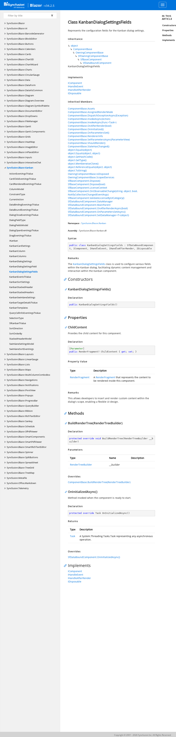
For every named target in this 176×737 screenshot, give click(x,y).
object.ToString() (77, 170)
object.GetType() (77, 160)
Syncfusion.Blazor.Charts (19, 69)
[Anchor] (66, 279)
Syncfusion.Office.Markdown (21, 483)
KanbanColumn (17, 251)
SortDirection (16, 328)
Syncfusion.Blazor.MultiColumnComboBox (28, 374)
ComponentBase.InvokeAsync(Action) (89, 119)
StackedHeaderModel (20, 338)
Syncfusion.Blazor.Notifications (22, 385)
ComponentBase (82, 49)
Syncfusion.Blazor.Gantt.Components (26, 131)
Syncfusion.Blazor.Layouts (20, 354)
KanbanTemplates (18, 307)
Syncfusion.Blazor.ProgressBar (22, 400)
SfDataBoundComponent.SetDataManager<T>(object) (98, 215)
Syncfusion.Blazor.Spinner (20, 452)
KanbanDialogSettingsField (23, 266)
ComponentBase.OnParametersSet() (88, 132)
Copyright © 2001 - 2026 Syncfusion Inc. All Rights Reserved (142, 735)
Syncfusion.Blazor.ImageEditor (22, 147)
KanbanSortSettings (19, 281)
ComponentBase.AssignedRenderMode (90, 112)
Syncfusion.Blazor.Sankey (20, 421)
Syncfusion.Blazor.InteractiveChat (24, 162)
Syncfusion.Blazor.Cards (19, 54)
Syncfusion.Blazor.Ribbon (20, 410)
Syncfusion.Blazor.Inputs (19, 157)
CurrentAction (16, 199)
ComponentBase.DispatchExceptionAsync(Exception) (98, 115)
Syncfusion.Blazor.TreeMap (20, 472)
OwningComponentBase (89, 52)
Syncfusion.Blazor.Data (18, 79)
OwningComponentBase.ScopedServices (91, 177)
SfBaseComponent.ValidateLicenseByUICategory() (96, 198)
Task (72, 536)
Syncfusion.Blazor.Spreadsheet (22, 462)
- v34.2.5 (48, 5)
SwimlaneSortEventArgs (21, 349)
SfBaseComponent (91, 59)
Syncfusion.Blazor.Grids (19, 136)
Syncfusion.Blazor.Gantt (19, 126)
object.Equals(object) (80, 149)
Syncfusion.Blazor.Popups (20, 395)
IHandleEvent (75, 86)
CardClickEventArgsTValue (22, 178)
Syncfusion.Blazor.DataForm (21, 85)
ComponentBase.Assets (81, 108)
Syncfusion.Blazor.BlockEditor (22, 38)
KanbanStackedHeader (21, 287)
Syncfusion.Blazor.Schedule (21, 426)
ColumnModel (16, 189)
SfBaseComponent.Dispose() (84, 180)
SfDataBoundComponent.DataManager (90, 201)
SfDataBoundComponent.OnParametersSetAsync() (96, 211)
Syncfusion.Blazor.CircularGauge (23, 74)
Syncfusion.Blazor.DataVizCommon (25, 90)
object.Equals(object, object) (84, 153)
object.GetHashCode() (80, 156)
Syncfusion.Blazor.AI (17, 28)
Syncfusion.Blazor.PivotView (21, 390)
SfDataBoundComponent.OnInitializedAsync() (94, 557)
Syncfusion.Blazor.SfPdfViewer (22, 431)
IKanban (13, 240)
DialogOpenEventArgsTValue (23, 230)
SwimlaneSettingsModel (21, 343)
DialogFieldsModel (18, 225)
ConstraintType (17, 194)
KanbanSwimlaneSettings (22, 297)
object (74, 45)
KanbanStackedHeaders (21, 292)
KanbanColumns (17, 256)
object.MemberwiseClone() (83, 163)
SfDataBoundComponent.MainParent (89, 204)
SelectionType (16, 318)
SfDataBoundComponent (97, 62)
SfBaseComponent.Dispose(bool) (86, 184)
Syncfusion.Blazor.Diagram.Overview (25, 100)
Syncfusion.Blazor (16, 23)
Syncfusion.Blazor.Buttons (20, 43)
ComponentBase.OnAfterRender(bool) (89, 125)
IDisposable (74, 93)
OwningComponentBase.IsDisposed (88, 174)
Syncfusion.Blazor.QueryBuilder (23, 405)
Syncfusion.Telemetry (18, 488)
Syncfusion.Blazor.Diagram (20, 95)
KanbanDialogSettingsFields (23, 271)
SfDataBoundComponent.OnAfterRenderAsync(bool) (98, 208)
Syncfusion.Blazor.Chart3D (20, 59)
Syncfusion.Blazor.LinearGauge (22, 359)
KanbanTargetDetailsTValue (23, 302)
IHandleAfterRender (79, 89)
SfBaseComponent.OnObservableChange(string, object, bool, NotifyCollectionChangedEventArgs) (103, 192)
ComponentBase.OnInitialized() (86, 129)
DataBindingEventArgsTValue (24, 204)
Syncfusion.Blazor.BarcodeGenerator (25, 33)
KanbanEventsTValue (20, 276)
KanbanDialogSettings (20, 261)
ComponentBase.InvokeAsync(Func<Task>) (92, 122)
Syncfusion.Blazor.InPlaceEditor (23, 152)
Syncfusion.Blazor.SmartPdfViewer (24, 441)
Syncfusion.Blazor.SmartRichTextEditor (26, 447)
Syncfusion (86, 223)
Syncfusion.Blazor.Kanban (20, 167)
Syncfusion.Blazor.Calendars (21, 49)
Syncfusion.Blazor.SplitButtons (22, 457)
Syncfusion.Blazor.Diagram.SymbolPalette (28, 105)
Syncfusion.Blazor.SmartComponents (26, 436)
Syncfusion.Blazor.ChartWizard (22, 64)
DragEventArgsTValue (20, 235)
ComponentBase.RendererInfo (85, 136)
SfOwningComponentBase (93, 56)
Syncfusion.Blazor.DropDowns (22, 116)
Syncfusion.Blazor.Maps (19, 369)
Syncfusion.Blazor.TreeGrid (20, 467)
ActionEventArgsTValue (21, 173)
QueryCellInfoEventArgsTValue (25, 312)
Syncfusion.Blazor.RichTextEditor (23, 416)
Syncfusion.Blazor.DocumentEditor (24, 110)
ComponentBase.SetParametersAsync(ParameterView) (99, 139)
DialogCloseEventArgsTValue (23, 214)
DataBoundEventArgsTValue (23, 209)
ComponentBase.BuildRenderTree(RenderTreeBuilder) (99, 482)
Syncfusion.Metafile (17, 477)
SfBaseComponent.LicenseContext (87, 187)
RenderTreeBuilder (81, 464)
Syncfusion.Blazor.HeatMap (21, 141)
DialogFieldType (17, 220)
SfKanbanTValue (17, 323)
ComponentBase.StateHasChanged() (88, 146)
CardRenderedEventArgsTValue (25, 183)
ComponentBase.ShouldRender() (86, 143)
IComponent (75, 83)
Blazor (36, 5)
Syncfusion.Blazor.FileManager (22, 121)
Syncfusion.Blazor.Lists (18, 364)
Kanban (102, 223)
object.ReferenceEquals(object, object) (90, 167)
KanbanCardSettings (19, 245)
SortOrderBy (15, 333)
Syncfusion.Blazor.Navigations (22, 379)
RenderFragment (79, 377)
